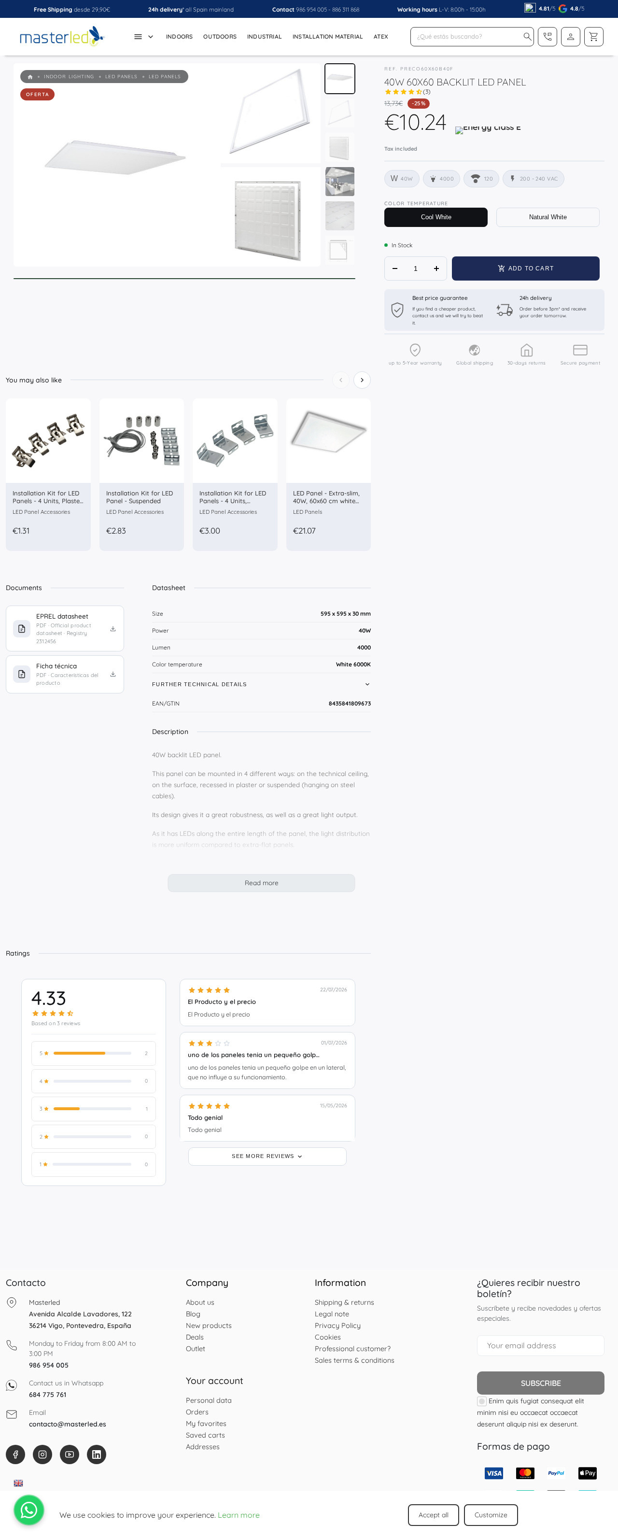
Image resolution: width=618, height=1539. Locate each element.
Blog (193, 1313)
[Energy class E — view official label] (488, 133)
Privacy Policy (338, 1325)
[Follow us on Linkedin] (96, 1454)
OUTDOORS (220, 36)
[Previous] (341, 380)
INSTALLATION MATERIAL (328, 36)
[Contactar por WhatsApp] (28, 1510)
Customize (491, 1515)
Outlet (195, 1348)
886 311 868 (345, 9)
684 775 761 (47, 1394)
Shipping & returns (344, 1302)
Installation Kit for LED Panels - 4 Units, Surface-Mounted (232, 500)
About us (200, 1302)
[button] (528, 36)
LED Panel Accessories (41, 511)
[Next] (362, 380)
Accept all (434, 1515)
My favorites (206, 1423)
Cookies (328, 1336)
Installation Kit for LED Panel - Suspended (139, 497)
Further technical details (199, 684)
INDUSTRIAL (264, 36)
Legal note (332, 1313)
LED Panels (307, 511)
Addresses (203, 1446)
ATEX (381, 36)
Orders (197, 1411)
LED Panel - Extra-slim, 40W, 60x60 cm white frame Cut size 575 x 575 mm (328, 504)
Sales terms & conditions (354, 1360)
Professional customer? (353, 1348)
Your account (214, 1380)
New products (209, 1325)
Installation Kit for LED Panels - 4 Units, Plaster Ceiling (47, 500)
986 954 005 (311, 9)
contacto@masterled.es (67, 1424)
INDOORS (179, 36)
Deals (195, 1336)
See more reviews (264, 1156)
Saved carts (205, 1435)
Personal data (209, 1400)
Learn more (239, 1515)
